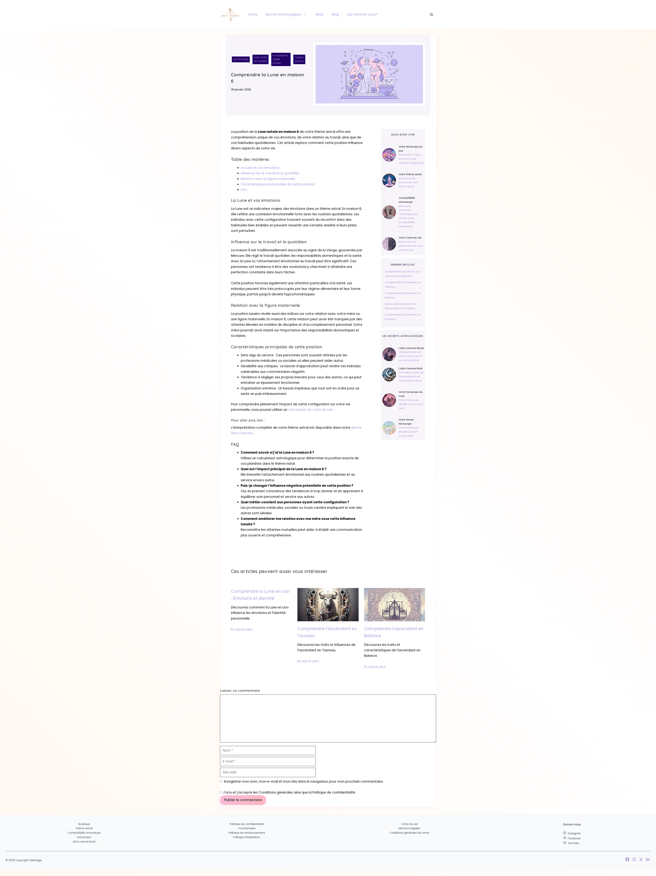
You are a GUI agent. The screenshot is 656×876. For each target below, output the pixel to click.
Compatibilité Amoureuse (84, 833)
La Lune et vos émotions (260, 167)
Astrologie (240, 59)
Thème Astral (84, 828)
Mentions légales (409, 828)
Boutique (84, 824)
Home (252, 14)
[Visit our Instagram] (634, 860)
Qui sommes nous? (362, 14)
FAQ (244, 189)
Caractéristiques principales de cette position (278, 184)
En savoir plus (241, 629)
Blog (335, 14)
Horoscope (84, 837)
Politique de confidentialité (247, 824)
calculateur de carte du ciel (310, 409)
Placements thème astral (280, 59)
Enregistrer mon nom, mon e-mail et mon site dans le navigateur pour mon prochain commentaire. (304, 781)
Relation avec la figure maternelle (268, 179)
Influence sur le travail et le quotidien (270, 173)
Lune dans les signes (260, 59)
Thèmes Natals (299, 59)
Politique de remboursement (246, 833)
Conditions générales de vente (409, 833)
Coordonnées (247, 828)
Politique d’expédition (246, 837)
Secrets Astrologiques (283, 14)
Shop (319, 14)
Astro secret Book (84, 841)
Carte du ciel (409, 824)
